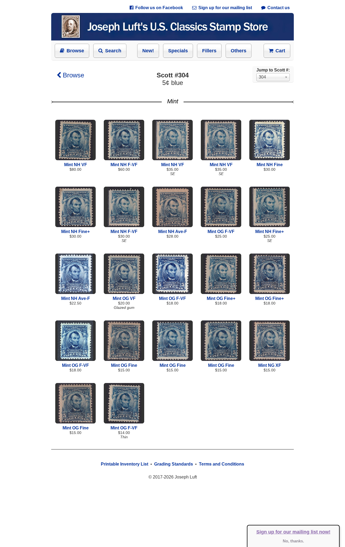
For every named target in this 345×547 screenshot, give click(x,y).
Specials (178, 50)
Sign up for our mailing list (225, 7)
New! (148, 50)
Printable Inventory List (124, 464)
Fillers (209, 50)
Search (113, 50)
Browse (75, 50)
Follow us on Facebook (159, 7)
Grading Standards (173, 464)
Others (238, 50)
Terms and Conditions (221, 464)
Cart (280, 50)
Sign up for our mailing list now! (293, 532)
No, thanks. (293, 541)
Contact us (278, 7)
